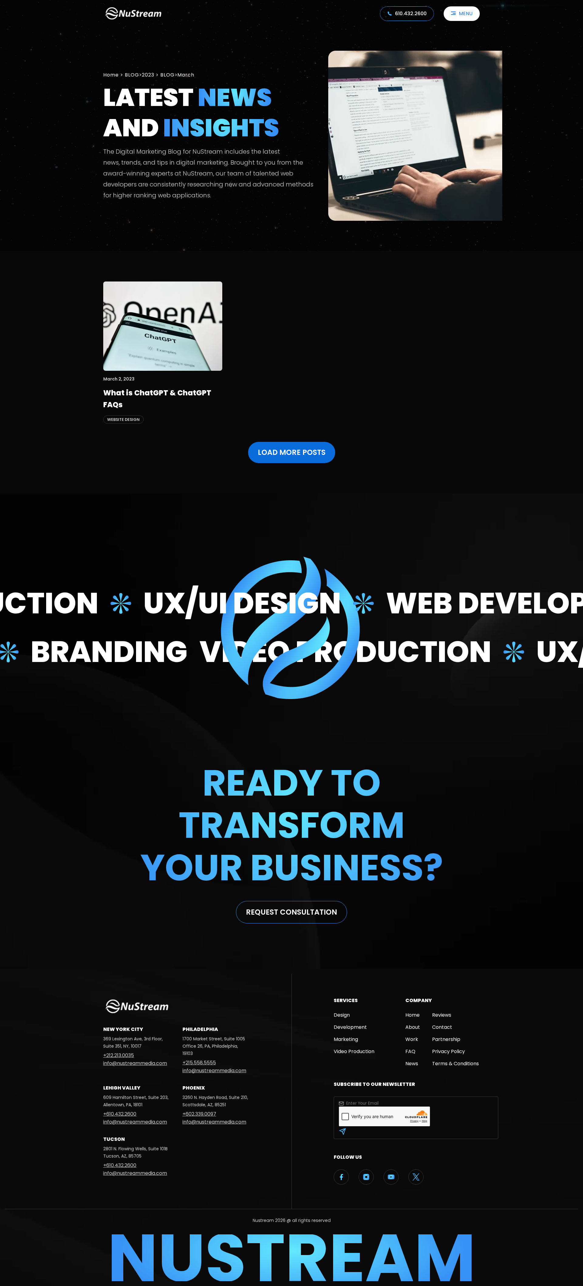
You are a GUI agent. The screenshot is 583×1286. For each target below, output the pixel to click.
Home (111, 74)
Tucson (114, 1139)
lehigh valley (121, 1087)
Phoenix (193, 1087)
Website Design (123, 419)
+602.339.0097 (199, 1113)
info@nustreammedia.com (135, 1063)
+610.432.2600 (119, 1113)
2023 (148, 74)
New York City (123, 1029)
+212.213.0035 (118, 1055)
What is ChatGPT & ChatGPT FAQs (157, 398)
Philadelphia (200, 1029)
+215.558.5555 (199, 1062)
